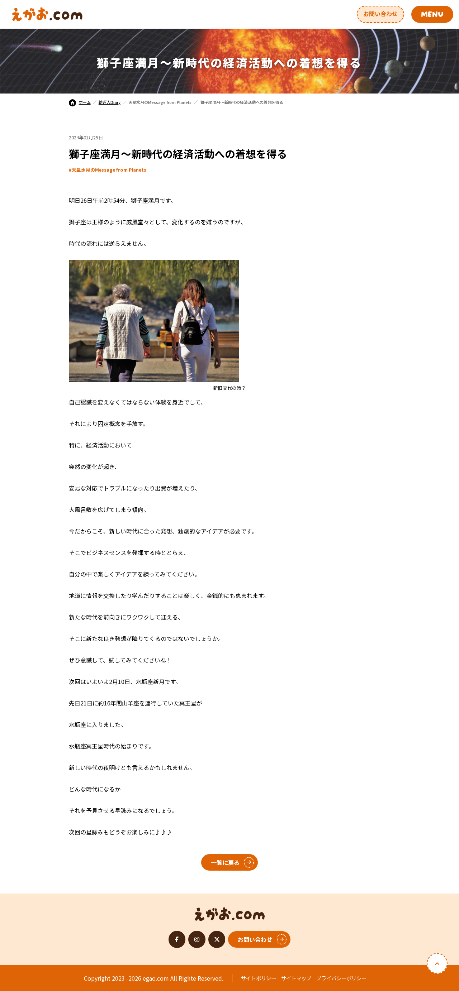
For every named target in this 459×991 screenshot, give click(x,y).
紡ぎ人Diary (109, 102)
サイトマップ (296, 978)
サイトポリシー (258, 978)
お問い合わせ (380, 13)
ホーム (85, 102)
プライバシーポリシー (341, 978)
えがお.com (229, 912)
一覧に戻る (225, 862)
